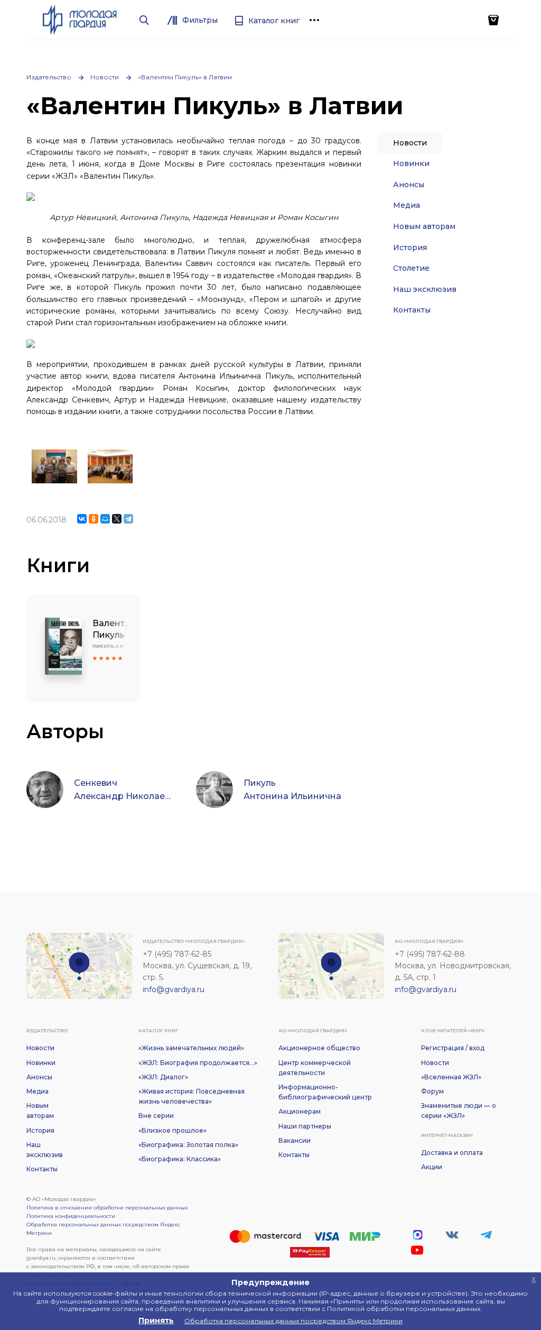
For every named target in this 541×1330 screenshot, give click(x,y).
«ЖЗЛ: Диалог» (163, 1077)
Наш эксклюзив (424, 289)
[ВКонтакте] (82, 519)
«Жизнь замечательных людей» (191, 1048)
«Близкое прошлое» (172, 1130)
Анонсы (408, 184)
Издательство (48, 77)
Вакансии (294, 1140)
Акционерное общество (319, 1048)
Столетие (411, 268)
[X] (117, 519)
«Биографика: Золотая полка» (188, 1145)
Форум (432, 1091)
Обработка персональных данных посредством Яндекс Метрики (103, 1228)
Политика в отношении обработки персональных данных (107, 1207)
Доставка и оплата (452, 1153)
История (410, 247)
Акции (431, 1167)
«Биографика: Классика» (179, 1159)
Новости (104, 77)
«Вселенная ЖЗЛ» (451, 1077)
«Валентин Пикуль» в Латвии (185, 77)
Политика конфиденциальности (70, 1216)
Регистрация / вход (452, 1048)
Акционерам (299, 1111)
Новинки (411, 163)
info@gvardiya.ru (173, 989)
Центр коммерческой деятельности (314, 1068)
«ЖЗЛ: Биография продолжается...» (197, 1063)
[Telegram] (128, 519)
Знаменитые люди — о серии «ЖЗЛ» (458, 1111)
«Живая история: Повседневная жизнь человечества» (191, 1096)
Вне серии (156, 1116)
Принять (156, 1320)
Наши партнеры (304, 1126)
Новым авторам (424, 226)
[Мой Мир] (105, 519)
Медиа (406, 205)
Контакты (412, 310)
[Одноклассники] (93, 519)
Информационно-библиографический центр (325, 1092)
